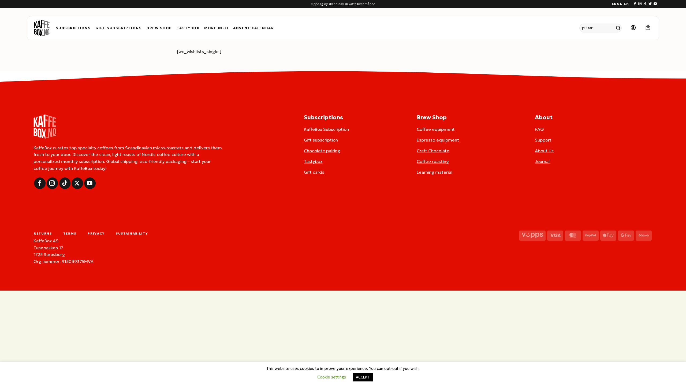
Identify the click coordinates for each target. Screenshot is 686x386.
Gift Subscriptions (118, 28)
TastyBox (188, 28)
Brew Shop (159, 28)
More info (216, 28)
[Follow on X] (77, 183)
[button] (633, 28)
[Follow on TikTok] (645, 4)
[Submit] (618, 28)
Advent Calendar (253, 28)
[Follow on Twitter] (650, 4)
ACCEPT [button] (363, 377)
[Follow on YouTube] (655, 4)
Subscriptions (73, 28)
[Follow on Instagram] (640, 4)
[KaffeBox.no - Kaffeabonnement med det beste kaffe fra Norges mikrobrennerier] (41, 28)
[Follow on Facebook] (634, 4)
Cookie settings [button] (331, 377)
